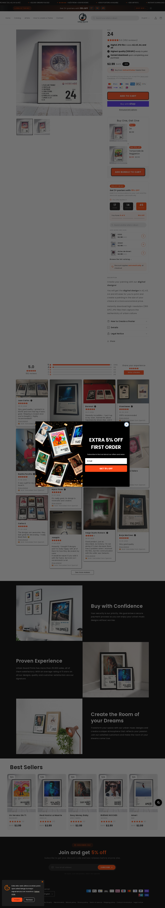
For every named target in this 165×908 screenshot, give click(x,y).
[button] (158, 802)
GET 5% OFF (106, 468)
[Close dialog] (126, 424)
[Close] (42, 882)
